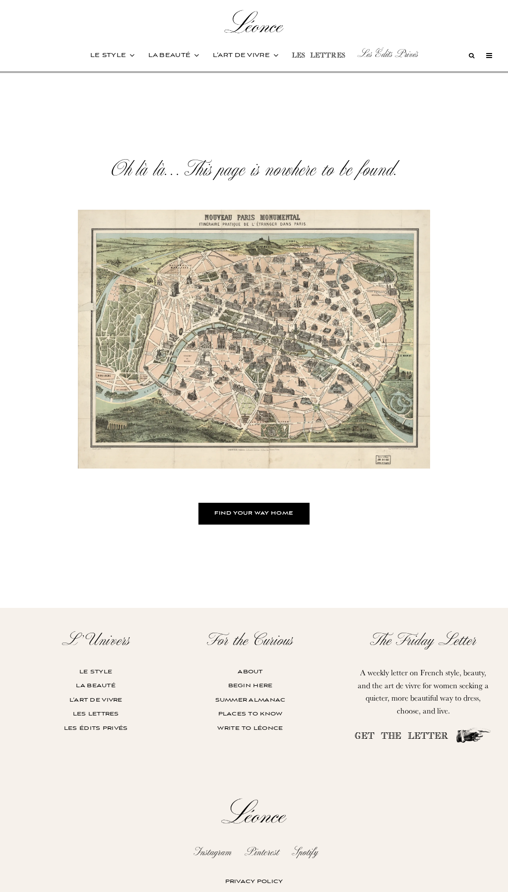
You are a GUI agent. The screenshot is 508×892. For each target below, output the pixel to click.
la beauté (169, 55)
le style (108, 55)
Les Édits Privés (387, 53)
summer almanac (250, 700)
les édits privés (95, 728)
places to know (250, 713)
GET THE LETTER (405, 737)
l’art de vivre (241, 55)
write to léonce (250, 728)
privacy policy (254, 881)
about (250, 671)
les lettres (318, 56)
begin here (250, 685)
